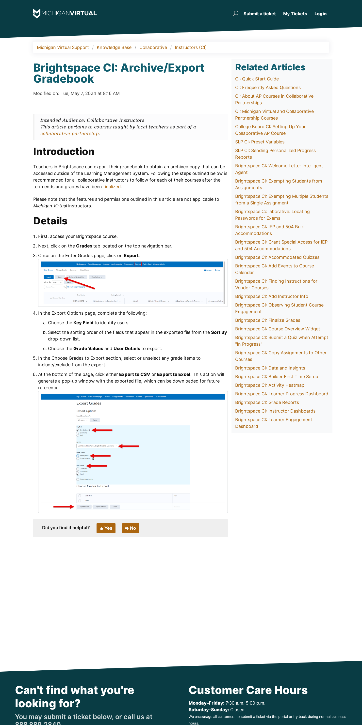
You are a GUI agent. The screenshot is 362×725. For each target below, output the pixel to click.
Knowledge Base (114, 47)
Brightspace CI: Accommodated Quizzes (277, 257)
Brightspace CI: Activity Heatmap (269, 385)
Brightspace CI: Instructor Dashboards (275, 411)
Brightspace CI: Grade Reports (267, 402)
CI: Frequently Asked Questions (268, 87)
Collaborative (153, 47)
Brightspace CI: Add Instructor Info (271, 296)
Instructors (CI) (191, 47)
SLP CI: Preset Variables (259, 141)
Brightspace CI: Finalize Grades (267, 320)
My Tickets (295, 13)
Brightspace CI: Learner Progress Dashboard (281, 393)
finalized (112, 186)
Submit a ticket (260, 13)
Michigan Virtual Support (63, 47)
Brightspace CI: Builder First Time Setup (276, 376)
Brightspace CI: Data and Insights (270, 367)
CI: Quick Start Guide (257, 78)
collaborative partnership (69, 133)
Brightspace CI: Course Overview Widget (277, 328)
